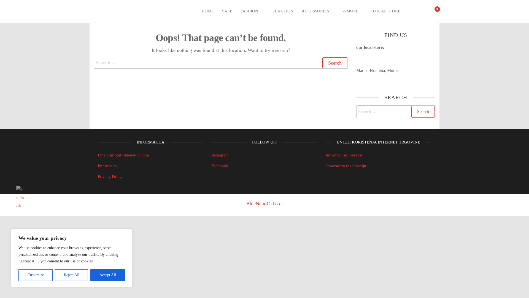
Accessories (315, 11)
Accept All (107, 275)
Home (208, 11)
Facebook (220, 166)
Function (282, 11)
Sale (227, 11)
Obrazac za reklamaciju (346, 166)
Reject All (71, 275)
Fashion (249, 11)
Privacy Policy (110, 176)
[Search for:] (221, 63)
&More (350, 11)
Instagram (220, 155)
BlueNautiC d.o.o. (264, 203)
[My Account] (423, 11)
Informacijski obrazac (344, 155)
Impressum (107, 166)
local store (386, 11)
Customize (36, 275)
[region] (71, 258)
